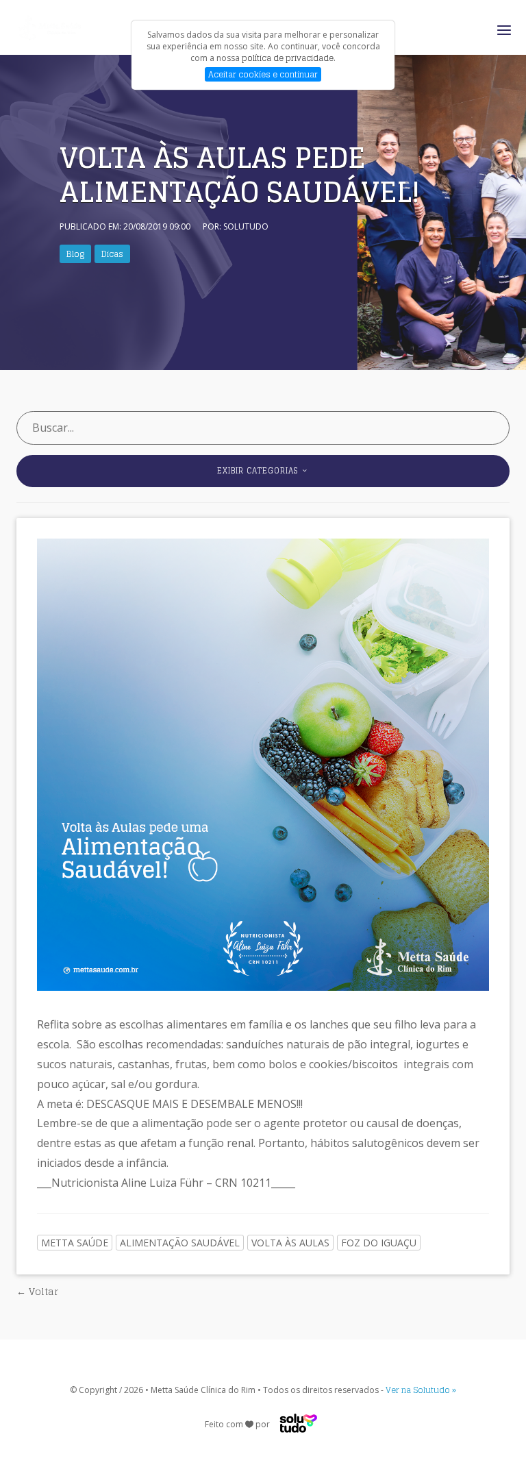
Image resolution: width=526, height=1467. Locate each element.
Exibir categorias (259, 471)
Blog (75, 254)
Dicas (112, 254)
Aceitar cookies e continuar (263, 74)
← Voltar (37, 1291)
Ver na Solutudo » (421, 1390)
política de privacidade (288, 58)
